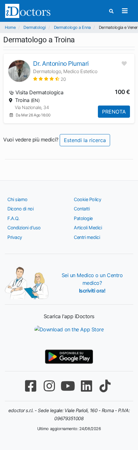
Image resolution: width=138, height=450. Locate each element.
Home (10, 27)
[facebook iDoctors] (30, 386)
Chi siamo (17, 199)
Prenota (114, 111)
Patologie (83, 218)
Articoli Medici (88, 227)
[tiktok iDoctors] (105, 386)
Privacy (14, 237)
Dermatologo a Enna (72, 27)
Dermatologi (34, 27)
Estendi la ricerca (85, 140)
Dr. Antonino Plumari (61, 63)
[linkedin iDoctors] (86, 386)
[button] (49, 78)
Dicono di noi (20, 208)
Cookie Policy (87, 199)
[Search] (111, 11)
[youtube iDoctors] (68, 386)
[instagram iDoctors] (49, 386)
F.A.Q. (13, 218)
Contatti (82, 208)
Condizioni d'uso (24, 227)
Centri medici (87, 237)
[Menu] (124, 11)
